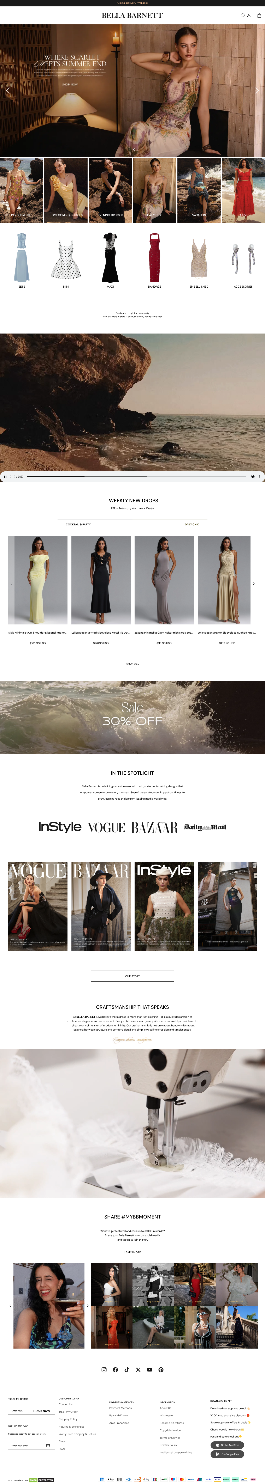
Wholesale (166, 1415)
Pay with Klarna (118, 1415)
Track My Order (68, 1411)
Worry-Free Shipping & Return (77, 1434)
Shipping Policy (68, 1419)
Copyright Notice (170, 1430)
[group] (37, 591)
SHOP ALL (132, 663)
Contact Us (66, 1404)
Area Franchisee (119, 1423)
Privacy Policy (168, 1445)
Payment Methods (120, 1408)
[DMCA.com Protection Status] (41, 1480)
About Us (165, 1408)
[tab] (131, 149)
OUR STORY (132, 976)
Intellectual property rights (176, 1452)
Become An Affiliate (172, 1423)
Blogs (62, 1441)
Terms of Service (170, 1438)
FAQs (62, 1449)
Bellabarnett (22, 1480)
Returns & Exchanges (71, 1426)
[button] (242, 15)
